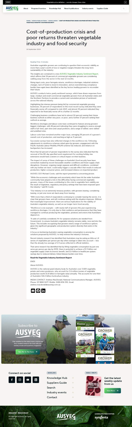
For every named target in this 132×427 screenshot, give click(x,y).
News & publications (39, 20)
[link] (12, 380)
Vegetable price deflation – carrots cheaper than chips (66, 2)
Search (51, 387)
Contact (52, 397)
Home (28, 20)
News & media (53, 20)
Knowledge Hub (57, 377)
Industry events (56, 392)
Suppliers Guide (57, 382)
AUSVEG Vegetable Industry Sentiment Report (79, 74)
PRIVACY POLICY (23, 413)
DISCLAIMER (12, 413)
